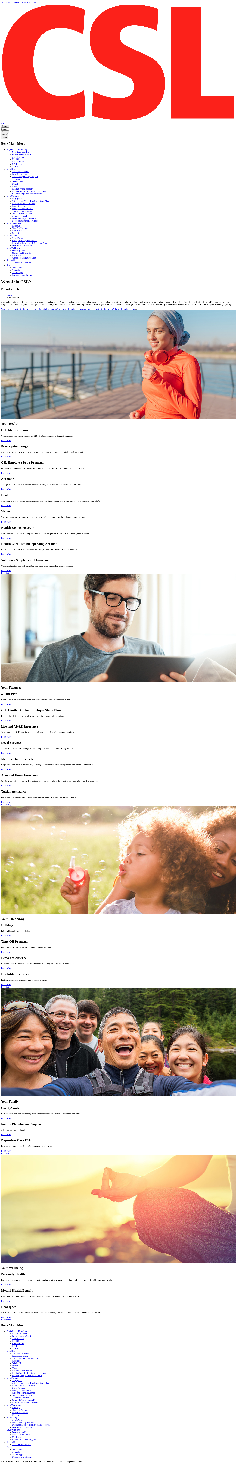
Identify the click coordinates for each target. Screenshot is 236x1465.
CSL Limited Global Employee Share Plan (30, 201)
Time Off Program (20, 228)
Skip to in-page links (28, 2)
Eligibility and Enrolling (17, 149)
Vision (15, 186)
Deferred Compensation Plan (24, 218)
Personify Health (19, 250)
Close (4, 138)
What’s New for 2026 (21, 154)
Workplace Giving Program (24, 258)
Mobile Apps (17, 272)
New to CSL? (18, 157)
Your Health (12, 169)
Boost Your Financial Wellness (25, 221)
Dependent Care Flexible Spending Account (31, 243)
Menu (4, 135)
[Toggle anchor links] (136, 309)
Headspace (16, 255)
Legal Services (18, 206)
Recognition (12, 260)
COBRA (16, 166)
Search (5, 126)
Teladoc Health (18, 181)
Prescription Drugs (20, 174)
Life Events (17, 164)
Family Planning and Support (24, 240)
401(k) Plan (17, 198)
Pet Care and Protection (22, 245)
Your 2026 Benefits (20, 152)
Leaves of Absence (20, 231)
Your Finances (13, 196)
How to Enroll (18, 162)
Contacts (16, 270)
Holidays (16, 226)
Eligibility (16, 159)
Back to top (6, 573)
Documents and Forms (22, 275)
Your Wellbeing (13, 248)
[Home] (118, 121)
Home (9, 295)
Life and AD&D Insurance (23, 203)
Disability (16, 233)
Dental (15, 184)
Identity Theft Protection (22, 208)
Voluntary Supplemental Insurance (27, 194)
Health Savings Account (22, 189)
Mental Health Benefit (21, 253)
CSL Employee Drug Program (25, 176)
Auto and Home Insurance (23, 211)
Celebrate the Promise (21, 263)
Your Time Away (14, 223)
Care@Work (17, 238)
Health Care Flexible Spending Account (29, 191)
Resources (11, 265)
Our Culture (17, 267)
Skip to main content (10, 2)
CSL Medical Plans (20, 171)
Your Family (12, 235)
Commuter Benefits (20, 216)
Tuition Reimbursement (22, 213)
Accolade (16, 179)
